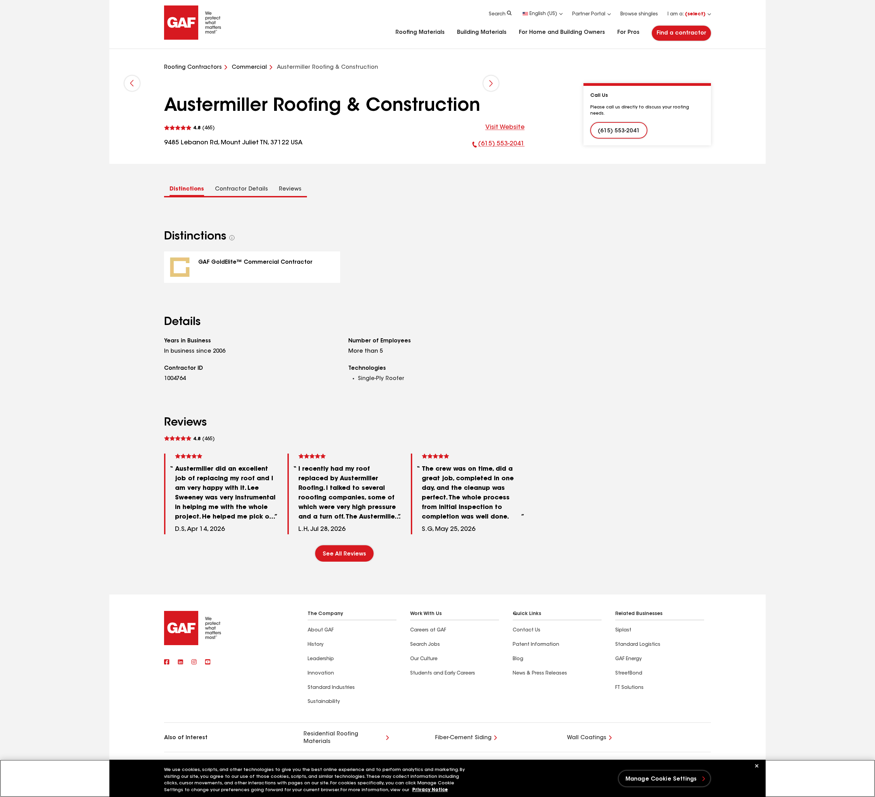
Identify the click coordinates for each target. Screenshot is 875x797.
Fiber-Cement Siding (463, 738)
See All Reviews (344, 554)
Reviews (290, 189)
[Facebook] (167, 662)
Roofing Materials (420, 32)
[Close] (756, 766)
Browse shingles (639, 14)
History (315, 644)
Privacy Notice (430, 790)
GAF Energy (628, 659)
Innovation (321, 673)
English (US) (543, 14)
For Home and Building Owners (562, 32)
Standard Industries (331, 687)
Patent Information (536, 644)
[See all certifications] (232, 237)
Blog (518, 659)
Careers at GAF (428, 630)
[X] (180, 662)
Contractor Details (241, 189)
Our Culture (424, 659)
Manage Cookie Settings (661, 779)
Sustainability (324, 702)
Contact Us (526, 630)
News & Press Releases (540, 673)
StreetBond (628, 673)
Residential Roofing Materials (331, 737)
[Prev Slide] (132, 83)
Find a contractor (681, 33)
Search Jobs (425, 644)
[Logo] (192, 38)
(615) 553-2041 (498, 145)
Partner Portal (588, 14)
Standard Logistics (637, 644)
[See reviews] (189, 128)
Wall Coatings (586, 738)
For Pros (628, 32)
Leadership (321, 659)
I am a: (686, 14)
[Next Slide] (491, 83)
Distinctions (187, 189)
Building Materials (482, 32)
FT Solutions (629, 687)
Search (497, 14)
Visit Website (505, 128)
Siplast (623, 630)
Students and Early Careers (442, 673)
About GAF (321, 630)
